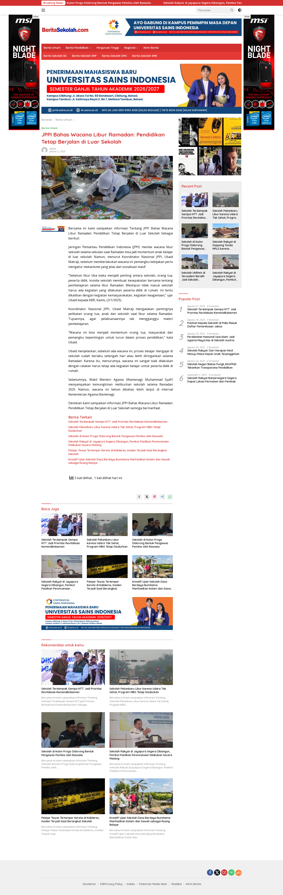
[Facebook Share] (139, 497)
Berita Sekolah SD (55, 56)
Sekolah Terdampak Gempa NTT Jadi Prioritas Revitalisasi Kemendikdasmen (117, 421)
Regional (129, 47)
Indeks (131, 884)
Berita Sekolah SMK (144, 56)
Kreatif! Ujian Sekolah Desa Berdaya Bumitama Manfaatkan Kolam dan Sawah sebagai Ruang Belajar (119, 461)
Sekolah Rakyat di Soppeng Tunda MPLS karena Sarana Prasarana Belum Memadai (224, 245)
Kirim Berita (151, 47)
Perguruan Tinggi (108, 47)
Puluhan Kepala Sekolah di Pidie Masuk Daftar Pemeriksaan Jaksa (212, 324)
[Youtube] (224, 872)
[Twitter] (217, 872)
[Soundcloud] (238, 873)
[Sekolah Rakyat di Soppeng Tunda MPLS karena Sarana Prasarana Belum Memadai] (226, 230)
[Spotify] (231, 872)
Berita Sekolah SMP (84, 56)
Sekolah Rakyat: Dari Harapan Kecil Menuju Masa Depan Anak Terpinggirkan (213, 352)
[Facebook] (210, 872)
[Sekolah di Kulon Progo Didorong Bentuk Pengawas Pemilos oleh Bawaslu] (152, 524)
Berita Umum (52, 47)
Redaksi (177, 884)
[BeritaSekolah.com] (65, 29)
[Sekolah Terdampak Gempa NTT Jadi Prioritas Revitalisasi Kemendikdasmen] (61, 524)
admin (52, 148)
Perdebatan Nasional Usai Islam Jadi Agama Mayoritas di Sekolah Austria (210, 338)
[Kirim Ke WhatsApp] (170, 497)
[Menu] (44, 10)
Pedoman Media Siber (153, 884)
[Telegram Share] (162, 497)
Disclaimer (89, 884)
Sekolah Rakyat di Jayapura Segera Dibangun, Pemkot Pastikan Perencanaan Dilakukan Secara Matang (191, 3)
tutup (36, 16)
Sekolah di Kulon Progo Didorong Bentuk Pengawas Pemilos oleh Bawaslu (115, 436)
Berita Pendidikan (77, 47)
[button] (232, 10)
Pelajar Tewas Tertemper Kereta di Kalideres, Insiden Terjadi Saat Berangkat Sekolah (117, 452)
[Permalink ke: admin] (44, 150)
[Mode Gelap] (240, 10)
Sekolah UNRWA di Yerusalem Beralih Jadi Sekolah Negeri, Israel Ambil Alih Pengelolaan (194, 276)
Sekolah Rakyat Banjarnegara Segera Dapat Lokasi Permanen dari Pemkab (211, 379)
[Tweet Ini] (147, 497)
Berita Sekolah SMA (114, 56)
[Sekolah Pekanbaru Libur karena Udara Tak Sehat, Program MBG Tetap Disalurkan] (107, 524)
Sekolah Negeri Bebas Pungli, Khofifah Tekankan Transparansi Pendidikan (211, 365)
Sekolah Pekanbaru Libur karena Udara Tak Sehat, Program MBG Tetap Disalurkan (114, 428)
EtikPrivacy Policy (111, 884)
